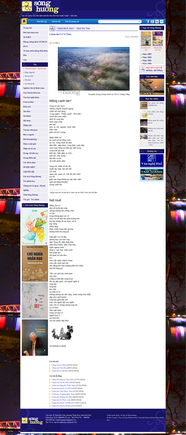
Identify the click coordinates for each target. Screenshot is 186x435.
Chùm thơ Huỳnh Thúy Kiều (63, 379)
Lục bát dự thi (29, 84)
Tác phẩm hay (29, 181)
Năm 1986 (147, 64)
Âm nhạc (27, 111)
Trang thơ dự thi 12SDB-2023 (63, 403)
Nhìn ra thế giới (29, 144)
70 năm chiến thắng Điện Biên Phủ (35, 53)
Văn (25, 60)
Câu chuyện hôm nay (31, 93)
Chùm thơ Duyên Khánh (61, 406)
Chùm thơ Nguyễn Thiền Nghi (64, 385)
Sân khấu (27, 116)
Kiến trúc (27, 107)
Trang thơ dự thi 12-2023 (61, 388)
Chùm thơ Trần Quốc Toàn (62, 391)
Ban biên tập (42, 21)
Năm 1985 (147, 60)
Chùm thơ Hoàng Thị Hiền (62, 397)
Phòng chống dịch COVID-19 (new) (35, 44)
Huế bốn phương (30, 139)
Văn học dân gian (30, 130)
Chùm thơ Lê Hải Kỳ (60, 371)
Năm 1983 (147, 54)
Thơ (35, 64)
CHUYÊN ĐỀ (28, 172)
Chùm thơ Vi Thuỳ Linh (61, 400)
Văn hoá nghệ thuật (31, 97)
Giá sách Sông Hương (32, 176)
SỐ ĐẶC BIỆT (29, 167)
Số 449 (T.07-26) (146, 49)
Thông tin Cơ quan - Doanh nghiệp (34, 188)
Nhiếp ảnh (27, 125)
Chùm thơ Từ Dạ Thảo (60, 382)
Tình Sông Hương (30, 195)
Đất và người (28, 134)
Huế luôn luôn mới (30, 32)
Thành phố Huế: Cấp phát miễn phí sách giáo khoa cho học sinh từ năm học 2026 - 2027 (155, 140)
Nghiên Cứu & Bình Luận (33, 88)
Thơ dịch (28, 80)
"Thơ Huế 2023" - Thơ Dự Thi (35, 69)
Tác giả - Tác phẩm (31, 199)
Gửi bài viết (56, 21)
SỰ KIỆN (27, 37)
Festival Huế (28, 102)
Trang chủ (27, 28)
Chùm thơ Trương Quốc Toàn (63, 394)
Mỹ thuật (27, 121)
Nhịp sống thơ (30, 72)
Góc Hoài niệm (29, 162)
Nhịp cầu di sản (29, 148)
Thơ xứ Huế (29, 76)
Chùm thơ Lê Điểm (59, 365)
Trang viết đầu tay (30, 153)
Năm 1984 (147, 57)
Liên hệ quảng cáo (72, 21)
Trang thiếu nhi (29, 158)
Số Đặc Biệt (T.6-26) (158, 49)
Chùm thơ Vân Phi (59, 368)
